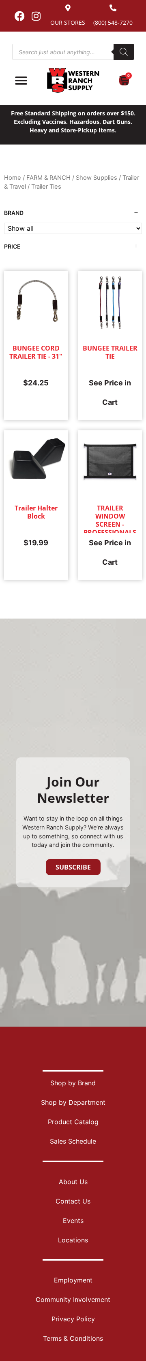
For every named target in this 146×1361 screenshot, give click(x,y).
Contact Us (73, 1201)
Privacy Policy (73, 1319)
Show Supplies (96, 177)
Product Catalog (73, 1122)
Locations (73, 1240)
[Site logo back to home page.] (73, 80)
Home (12, 177)
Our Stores (67, 22)
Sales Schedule (73, 1141)
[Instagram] (36, 16)
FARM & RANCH (48, 177)
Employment (73, 1280)
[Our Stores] (67, 7)
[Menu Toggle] (21, 80)
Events (73, 1220)
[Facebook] (19, 16)
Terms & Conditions (73, 1338)
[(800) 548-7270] (113, 7)
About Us (73, 1182)
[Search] (124, 52)
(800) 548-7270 (113, 22)
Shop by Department (73, 1102)
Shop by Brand (73, 1083)
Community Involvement (73, 1299)
